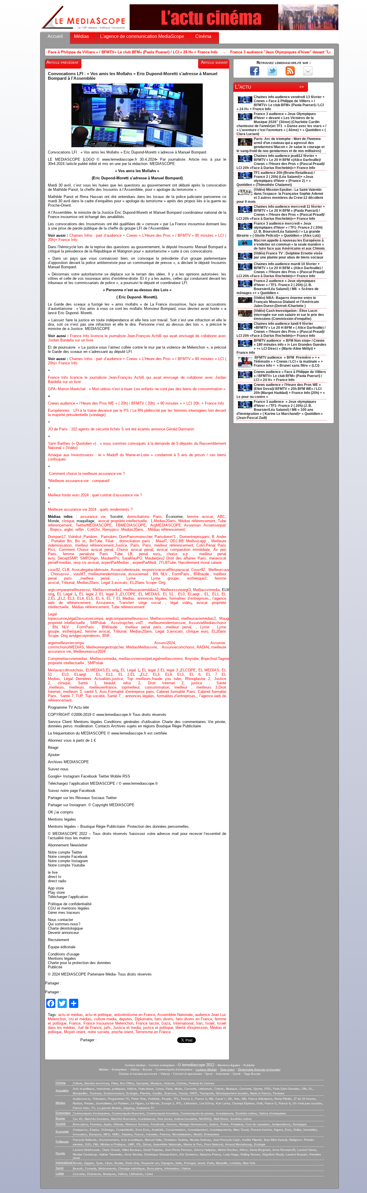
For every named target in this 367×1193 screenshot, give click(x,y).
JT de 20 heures (304, 1098)
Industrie (151, 1134)
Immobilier (310, 1129)
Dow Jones (164, 1118)
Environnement (114, 1093)
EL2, (62, 598)
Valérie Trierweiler (110, 1154)
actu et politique (98, 1015)
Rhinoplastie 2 (197, 679)
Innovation (80, 1134)
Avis (103, 691)
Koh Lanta (223, 1103)
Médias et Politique (113, 1144)
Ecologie (132, 1093)
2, (158, 590)
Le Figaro (137, 1103)
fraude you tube (166, 679)
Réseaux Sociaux (137, 1124)
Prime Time (138, 1098)
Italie (178, 1163)
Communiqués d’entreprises (91, 1113)
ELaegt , (196, 594)
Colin (200, 545)
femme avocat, (200, 516)
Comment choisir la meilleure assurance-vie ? (86, 473)
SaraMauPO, (133, 558)
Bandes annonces (97, 1083)
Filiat (110, 541)
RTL (179, 1103)
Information (171, 1168)
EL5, (91, 598)
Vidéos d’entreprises (272, 1113)
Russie (118, 1163)
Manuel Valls (153, 1139)
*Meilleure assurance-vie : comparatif (79, 481)
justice (196, 683)
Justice (121, 545)
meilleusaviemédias (140, 590)
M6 (211, 1098)
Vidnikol (75, 537)
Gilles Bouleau (131, 1149)
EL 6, (101, 598)
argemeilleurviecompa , (101, 643)
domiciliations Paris (143, 516)
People (166, 1098)
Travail (183, 1093)
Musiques (109, 1173)
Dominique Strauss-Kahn (160, 1154)
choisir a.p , (183, 554)
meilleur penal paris (143, 627)
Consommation (176, 1129)
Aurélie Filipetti (251, 1139)
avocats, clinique (185, 631)
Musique (156, 1083)
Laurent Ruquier (296, 1154)
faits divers (164, 1019)
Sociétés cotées (246, 1113)
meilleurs (56, 687)
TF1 (176, 1098)
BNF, (106, 636)
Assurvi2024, (182, 643)
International (183, 1023)
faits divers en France (194, 1019)
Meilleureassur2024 (89, 651)
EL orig (112, 670)
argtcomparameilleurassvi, (70, 590)
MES (107, 1134)
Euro (288, 1129)
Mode (178, 1088)
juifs (107, 1027)
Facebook (157, 1124)
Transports (207, 1093)
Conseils (90, 1168)
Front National (213, 1144)
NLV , (166, 574)
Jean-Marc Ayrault (275, 1139)
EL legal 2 (89, 594)
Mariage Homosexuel (193, 1124)
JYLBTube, (168, 562)
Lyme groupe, (169, 578)
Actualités (62, 1090)
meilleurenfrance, (105, 687)
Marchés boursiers (97, 1118)
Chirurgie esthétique (131, 1168)
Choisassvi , (62, 574)
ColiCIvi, (94, 529)
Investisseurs (224, 1113)
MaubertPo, (111, 558)
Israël (209, 1023)
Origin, (94, 558)
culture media (105, 1019)
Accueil (55, 36)
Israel (201, 1163)
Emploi (94, 1129)
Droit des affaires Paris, (187, 558)
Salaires (127, 1134)
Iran (199, 1023)
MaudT (161, 541)
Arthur (243, 1149)
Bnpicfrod (209, 658)
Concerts (190, 1088)
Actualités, (103, 679)
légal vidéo (180, 603)
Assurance (105, 603)
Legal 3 (107, 582)
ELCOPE (128, 594)
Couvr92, (199, 570)
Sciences (170, 1093)
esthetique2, (201, 578)
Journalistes (104, 1103)
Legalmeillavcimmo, (168, 658)
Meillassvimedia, (207, 590)
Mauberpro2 (155, 558)
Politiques (62, 1141)
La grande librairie (109, 1108)
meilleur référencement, (175, 545)
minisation (63, 545)
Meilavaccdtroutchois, (67, 670)
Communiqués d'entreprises (174, 1069)
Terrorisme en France (153, 1032)
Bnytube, (193, 658)
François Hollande (85, 1139)
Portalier (59, 541)
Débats (118, 1124)
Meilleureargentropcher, (106, 647)
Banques (95, 1134)
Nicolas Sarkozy (200, 1139)
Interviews (222, 1073)
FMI (95, 1144)
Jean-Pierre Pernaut (178, 1149)
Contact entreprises (162, 1065)
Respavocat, (180, 570)
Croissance (80, 1129)
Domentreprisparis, (195, 537)
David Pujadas (153, 1149)
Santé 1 (87, 683)
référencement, (91, 607)
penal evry (149, 554)
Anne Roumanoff (283, 1149)
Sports (257, 1088)
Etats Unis (132, 1163)
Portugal (189, 1163)
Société (61, 1123)
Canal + (220, 1098)
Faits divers (145, 1088)
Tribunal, (69, 582)
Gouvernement (109, 1139)
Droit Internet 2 (166, 683)
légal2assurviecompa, (87, 618)
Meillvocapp (197, 541)
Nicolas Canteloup (85, 1154)
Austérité (157, 1129)
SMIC (115, 1134)
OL (311, 1088)
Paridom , (92, 537)
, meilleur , (182, 687)
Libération (190, 1103)
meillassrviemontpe (135, 658)
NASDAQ (205, 1118)
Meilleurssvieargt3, (177, 590)
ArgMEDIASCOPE (167, 525)
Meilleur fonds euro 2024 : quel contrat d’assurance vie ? (95, 495)
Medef (198, 1134)
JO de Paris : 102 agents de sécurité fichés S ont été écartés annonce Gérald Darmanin (121, 429)
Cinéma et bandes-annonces (138, 1073)
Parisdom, (110, 537)
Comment (68, 549)
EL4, (82, 598)
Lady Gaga (230, 1154)
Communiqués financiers (128, 1113)
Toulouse (95, 1093)
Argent (278, 1129)
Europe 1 (168, 1103)
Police (224, 1124)
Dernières (85, 679)
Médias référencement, (198, 521)
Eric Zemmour (188, 1154)
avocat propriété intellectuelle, (123, 521)
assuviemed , (140, 574)
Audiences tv (81, 1098)
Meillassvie (147, 647)
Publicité (249, 1065)
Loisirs (60, 1173)
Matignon (295, 1139)
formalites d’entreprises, (189, 598)
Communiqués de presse (197, 1113)
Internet (171, 1124)
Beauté (78, 1168)
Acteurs (169, 1083)
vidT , (142, 623)
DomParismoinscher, (137, 537)
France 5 (270, 1103)
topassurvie (57, 618)
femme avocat (97, 631)
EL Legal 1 (66, 594)
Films (114, 1083)
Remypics (111, 529)
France (75, 1023)
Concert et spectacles (187, 1073)
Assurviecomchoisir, (179, 647)
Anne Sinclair (133, 1154)
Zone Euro (142, 1129)
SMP (84, 558)
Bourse (147, 1069)
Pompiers (237, 1124)
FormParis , (183, 574)
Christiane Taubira (176, 1139)
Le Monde (152, 1103)
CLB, (67, 570)
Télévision (99, 1098)
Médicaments (107, 1168)
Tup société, (96, 696)
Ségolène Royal (272, 1154)
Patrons (165, 1134)
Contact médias (135, 1065)
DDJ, (174, 541)
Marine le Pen (193, 1144)
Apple (107, 1124)
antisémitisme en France (134, 1015)
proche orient (122, 1032)
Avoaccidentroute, (126, 570)
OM (304, 1088)
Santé (237, 1073)
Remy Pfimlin (282, 1098)
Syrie (99, 1163)
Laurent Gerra (306, 1149)
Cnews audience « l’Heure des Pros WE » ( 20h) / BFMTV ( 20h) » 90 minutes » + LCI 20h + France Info (136, 403)
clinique (68, 521)
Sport (208, 1073)
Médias (81, 36)
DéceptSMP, (69, 558)
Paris (169, 1088)
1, (151, 521)
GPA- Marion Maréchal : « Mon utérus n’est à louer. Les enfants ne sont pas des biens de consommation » (136, 389)
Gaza (165, 1023)
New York (249, 1163)
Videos (165, 1073)
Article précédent (62, 62)
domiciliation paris (134, 541)
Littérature (205, 1088)
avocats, (122, 582)
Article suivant (214, 62)
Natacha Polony (210, 1154)
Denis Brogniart (260, 1149)
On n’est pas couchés (307, 1103)
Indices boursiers (185, 1118)
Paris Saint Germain (286, 1088)
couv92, (55, 570)
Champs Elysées (243, 1103)
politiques (118, 1088)
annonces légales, (152, 598)
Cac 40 (77, 1118)
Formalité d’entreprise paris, (132, 691)
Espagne (167, 1163)
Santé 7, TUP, (72, 696)
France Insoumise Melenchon (108, 1023)
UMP (131, 1144)
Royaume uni (150, 1163)
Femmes (278, 1093)
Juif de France (89, 1027)
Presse (88, 1103)
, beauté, (109, 683)
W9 (244, 1098)
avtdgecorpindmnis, (85, 636)
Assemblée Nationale (175, 1015)
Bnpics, (57, 529)
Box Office (127, 1083)
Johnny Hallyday (205, 1149)
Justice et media (126, 1027)
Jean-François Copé (226, 1139)
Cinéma (203, 36)
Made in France (260, 1093)
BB (182, 541)
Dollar (297, 1129)
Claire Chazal (111, 1149)
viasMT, (80, 574)
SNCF (193, 1093)
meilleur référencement (94, 545)
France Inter (81, 1108)
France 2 (187, 1098)
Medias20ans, (166, 521)
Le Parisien (121, 1103)
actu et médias (70, 1015)
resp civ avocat (86, 562)
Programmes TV (118, 1098)
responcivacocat (155, 570)
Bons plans (80, 1124)
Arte (236, 1098)
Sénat (147, 1144)
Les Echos (207, 1103)
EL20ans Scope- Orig (147, 582)
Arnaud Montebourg (238, 1144)
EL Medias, (126, 598)
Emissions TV (145, 1108)
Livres (159, 1088)
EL (53, 598)
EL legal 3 (108, 594)
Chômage (107, 1129)
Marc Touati (241, 1129)
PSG (267, 1088)
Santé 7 (113, 696)
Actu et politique (83, 1088)
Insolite (157, 1093)
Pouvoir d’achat (261, 1129)
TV (93, 1108)
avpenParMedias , (116, 562)
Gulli (259, 1103)
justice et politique (158, 1027)
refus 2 (131, 683)
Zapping (128, 1108)
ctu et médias (80, 1019)
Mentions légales (229, 1065)
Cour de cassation (257, 1124)
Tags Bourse (252, 1073)
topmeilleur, (133, 687)
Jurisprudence (281, 1124)
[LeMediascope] (83, 30)
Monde (77, 1163)
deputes (125, 1019)
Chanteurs (94, 1173)
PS (138, 1144)
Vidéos (134, 1069)
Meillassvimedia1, (108, 590)
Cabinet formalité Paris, (177, 691)
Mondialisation (181, 1134)
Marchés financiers (123, 1118)
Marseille (221, 1163)
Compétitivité (124, 1129)
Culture (77, 1083)
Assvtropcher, (123, 623)
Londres (235, 1163)
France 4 (284, 1103)
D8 (230, 1098)
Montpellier (80, 1093)
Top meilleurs (139, 679)
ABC (221, 516)
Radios (77, 1103)
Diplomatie (143, 1019)
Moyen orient (74, 1032)
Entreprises (119, 1069)
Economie (62, 1131)
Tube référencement (128, 607)
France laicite (147, 1023)
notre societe (98, 1032)
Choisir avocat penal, (136, 549)
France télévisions (260, 1098)
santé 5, (91, 691)
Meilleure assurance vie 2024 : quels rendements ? (90, 509)
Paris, (136, 545)
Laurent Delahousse (86, 1149)
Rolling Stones (250, 1154)
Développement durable (232, 1093)
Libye (108, 1163)
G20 (88, 1144)
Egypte (89, 1163)
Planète (145, 1093)
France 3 (201, 1098)
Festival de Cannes (201, 1083)
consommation (157, 687)
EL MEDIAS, (150, 594)
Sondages (300, 1124)
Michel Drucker (227, 1149)
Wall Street (221, 1118)
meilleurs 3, (207, 687)
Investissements (220, 1129)
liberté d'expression (191, 1027)
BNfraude (203, 574)
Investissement (198, 1129)
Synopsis (142, 1083)
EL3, (72, 598)
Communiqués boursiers (162, 1113)
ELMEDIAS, (96, 670)
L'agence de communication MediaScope (142, 36)
